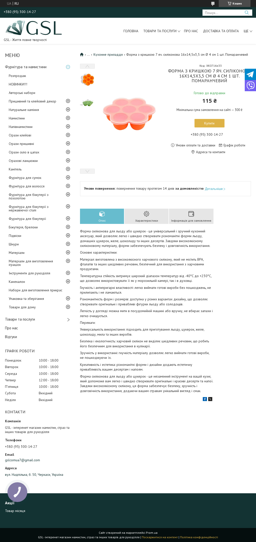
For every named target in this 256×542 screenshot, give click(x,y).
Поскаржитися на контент (160, 537)
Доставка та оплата (221, 31)
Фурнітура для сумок (25, 177)
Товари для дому (22, 307)
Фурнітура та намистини (25, 66)
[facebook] (205, 400)
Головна (131, 31)
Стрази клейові (20, 135)
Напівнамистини (20, 126)
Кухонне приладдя (108, 54)
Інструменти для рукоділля (29, 273)
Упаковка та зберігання (26, 298)
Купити (209, 123)
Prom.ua (152, 533)
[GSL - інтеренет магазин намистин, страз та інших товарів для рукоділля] (34, 27)
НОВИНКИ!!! (18, 84)
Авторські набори (22, 92)
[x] (210, 400)
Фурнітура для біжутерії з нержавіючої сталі (28, 208)
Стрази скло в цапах (24, 152)
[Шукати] (246, 12)
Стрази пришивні (21, 143)
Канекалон (17, 281)
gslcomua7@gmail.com (22, 460)
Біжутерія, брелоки (23, 227)
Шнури (14, 244)
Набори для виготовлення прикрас (35, 290)
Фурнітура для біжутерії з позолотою (28, 196)
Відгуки (11, 336)
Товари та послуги (159, 31)
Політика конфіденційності (199, 537)
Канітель (15, 169)
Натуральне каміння (24, 109)
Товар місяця (15, 511)
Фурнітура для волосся (26, 186)
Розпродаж (17, 75)
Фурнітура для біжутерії (27, 218)
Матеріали (16, 252)
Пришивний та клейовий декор (32, 101)
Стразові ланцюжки (23, 160)
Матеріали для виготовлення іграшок (31, 263)
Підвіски (15, 235)
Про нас (191, 31)
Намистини (17, 118)
